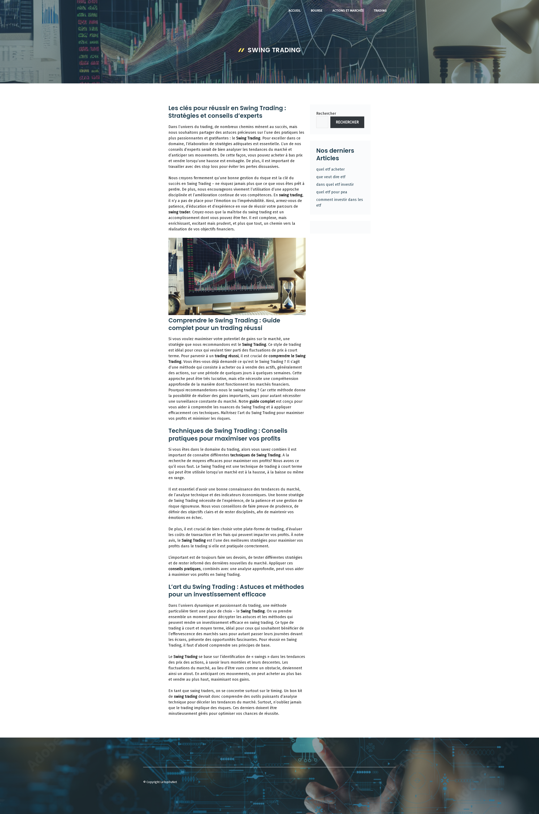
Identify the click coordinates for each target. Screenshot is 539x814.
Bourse (316, 10)
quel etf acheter (330, 169)
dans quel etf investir (335, 184)
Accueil (295, 10)
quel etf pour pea (331, 192)
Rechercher (326, 113)
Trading (380, 10)
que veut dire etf (330, 177)
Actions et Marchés (348, 10)
